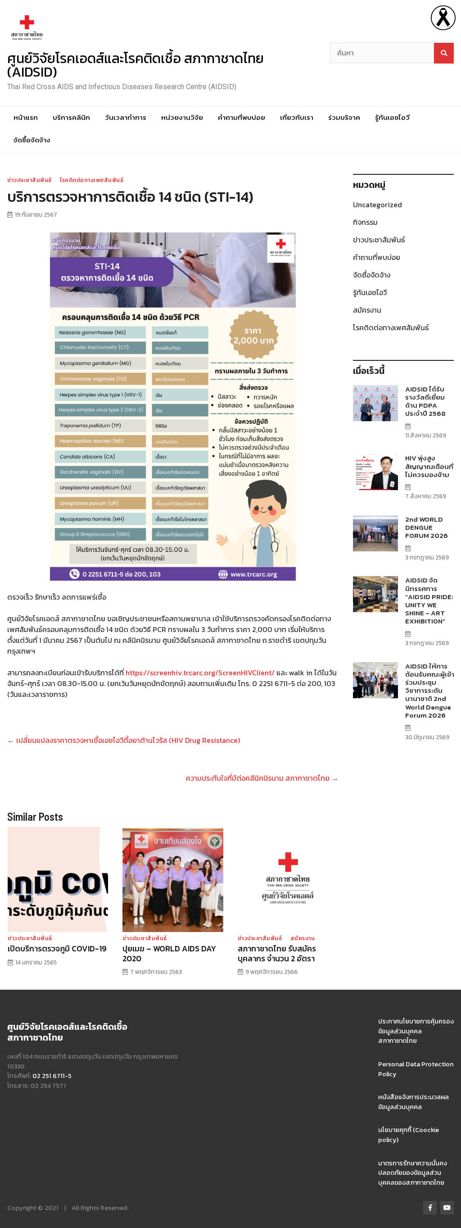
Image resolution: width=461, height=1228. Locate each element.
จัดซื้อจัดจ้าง (32, 140)
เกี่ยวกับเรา (296, 117)
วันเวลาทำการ (125, 117)
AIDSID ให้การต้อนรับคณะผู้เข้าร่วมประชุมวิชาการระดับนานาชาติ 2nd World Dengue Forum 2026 (429, 690)
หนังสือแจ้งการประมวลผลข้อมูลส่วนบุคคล (413, 1102)
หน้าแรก (26, 117)
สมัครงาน (302, 938)
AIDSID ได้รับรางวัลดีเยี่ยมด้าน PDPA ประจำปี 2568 (425, 401)
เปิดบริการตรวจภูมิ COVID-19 (57, 949)
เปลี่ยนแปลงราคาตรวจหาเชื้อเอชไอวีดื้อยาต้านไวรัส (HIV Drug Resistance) (123, 740)
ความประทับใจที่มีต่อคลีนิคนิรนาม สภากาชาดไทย (262, 778)
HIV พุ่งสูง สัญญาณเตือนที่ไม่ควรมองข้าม (429, 466)
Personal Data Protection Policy (415, 1069)
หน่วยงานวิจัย (182, 117)
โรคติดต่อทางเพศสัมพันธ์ (91, 180)
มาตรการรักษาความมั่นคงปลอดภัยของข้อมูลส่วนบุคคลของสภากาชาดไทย (412, 1172)
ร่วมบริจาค (344, 117)
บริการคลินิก (71, 117)
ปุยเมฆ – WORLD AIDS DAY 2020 (169, 953)
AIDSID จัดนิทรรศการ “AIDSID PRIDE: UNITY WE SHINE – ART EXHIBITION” (429, 600)
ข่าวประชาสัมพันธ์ (29, 180)
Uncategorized (377, 204)
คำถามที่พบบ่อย (241, 117)
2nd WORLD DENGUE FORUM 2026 (426, 527)
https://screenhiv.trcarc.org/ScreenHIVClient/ (200, 672)
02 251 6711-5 (52, 1076)
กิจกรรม (365, 222)
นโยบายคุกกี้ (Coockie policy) (408, 1135)
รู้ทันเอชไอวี (392, 117)
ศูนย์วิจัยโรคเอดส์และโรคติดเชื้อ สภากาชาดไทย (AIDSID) (135, 65)
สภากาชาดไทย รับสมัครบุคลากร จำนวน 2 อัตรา (277, 953)
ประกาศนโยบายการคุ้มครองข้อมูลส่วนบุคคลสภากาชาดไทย (416, 1031)
